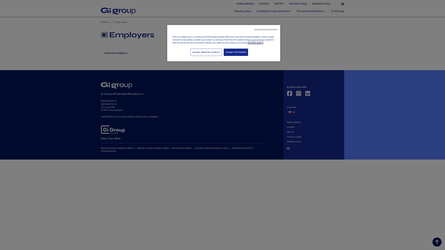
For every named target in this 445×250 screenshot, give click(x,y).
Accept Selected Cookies (206, 52)
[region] (223, 43)
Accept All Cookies (236, 52)
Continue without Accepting (266, 29)
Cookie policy (255, 42)
